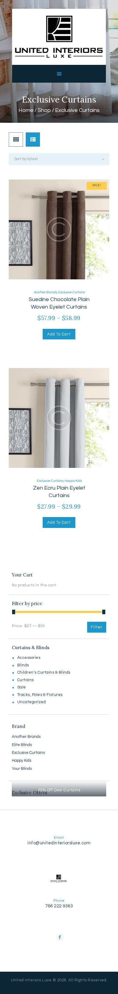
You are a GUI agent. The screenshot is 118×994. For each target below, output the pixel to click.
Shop (44, 110)
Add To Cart (58, 334)
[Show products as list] (33, 139)
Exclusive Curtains (71, 292)
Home (26, 110)
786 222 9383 (59, 906)
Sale (21, 687)
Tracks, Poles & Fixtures (40, 695)
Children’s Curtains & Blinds (43, 672)
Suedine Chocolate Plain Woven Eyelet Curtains (59, 303)
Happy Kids (73, 480)
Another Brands (45, 292)
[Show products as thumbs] (16, 139)
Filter (97, 627)
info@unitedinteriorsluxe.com (59, 843)
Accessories (29, 658)
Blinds (23, 665)
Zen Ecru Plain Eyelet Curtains (59, 491)
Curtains (25, 680)
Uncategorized (31, 702)
